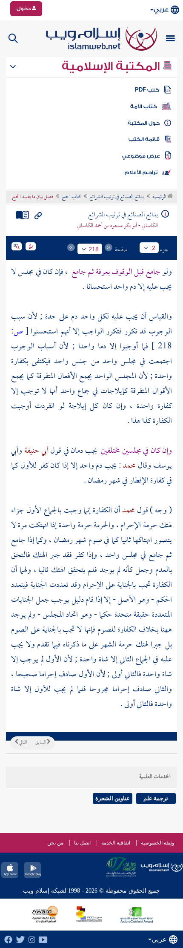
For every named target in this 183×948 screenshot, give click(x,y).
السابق (41, 743)
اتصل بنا (82, 843)
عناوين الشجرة (112, 798)
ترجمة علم (155, 798)
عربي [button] (161, 9)
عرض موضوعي (141, 156)
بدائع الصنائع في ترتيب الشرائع (116, 197)
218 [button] (94, 249)
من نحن (55, 843)
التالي (22, 743)
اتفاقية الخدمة (115, 843)
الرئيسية (159, 197)
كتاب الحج (71, 197)
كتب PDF (147, 90)
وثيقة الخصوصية (157, 843)
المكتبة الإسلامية (112, 66)
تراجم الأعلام (141, 172)
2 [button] (153, 247)
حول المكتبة (144, 123)
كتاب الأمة (143, 106)
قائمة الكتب (144, 139)
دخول (24, 8)
